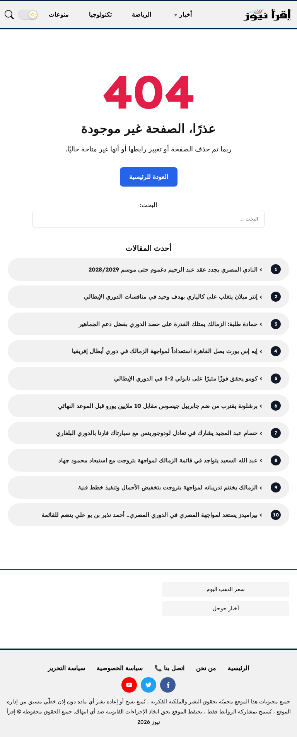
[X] (148, 685)
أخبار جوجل (226, 608)
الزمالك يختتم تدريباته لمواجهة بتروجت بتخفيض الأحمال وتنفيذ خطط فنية (168, 487)
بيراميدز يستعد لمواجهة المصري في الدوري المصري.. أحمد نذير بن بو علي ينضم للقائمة (150, 514)
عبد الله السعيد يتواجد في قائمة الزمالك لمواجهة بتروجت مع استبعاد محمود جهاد (158, 460)
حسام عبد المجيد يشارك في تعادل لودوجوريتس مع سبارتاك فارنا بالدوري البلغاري (157, 432)
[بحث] (9, 14)
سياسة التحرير (66, 668)
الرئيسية (238, 668)
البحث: (148, 205)
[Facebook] (168, 685)
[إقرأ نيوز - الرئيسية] (267, 15)
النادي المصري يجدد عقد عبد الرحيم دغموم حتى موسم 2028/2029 (173, 269)
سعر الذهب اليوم (226, 589)
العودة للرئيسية (148, 176)
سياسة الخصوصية (120, 668)
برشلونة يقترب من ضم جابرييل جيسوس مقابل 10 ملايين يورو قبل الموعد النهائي (158, 405)
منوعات (59, 14)
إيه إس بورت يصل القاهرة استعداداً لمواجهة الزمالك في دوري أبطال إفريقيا (165, 351)
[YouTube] (129, 685)
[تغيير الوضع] (28, 15)
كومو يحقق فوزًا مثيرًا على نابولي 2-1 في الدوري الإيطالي (186, 378)
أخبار (185, 14)
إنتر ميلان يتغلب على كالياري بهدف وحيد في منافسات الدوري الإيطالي (171, 296)
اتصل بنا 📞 (169, 668)
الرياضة (141, 14)
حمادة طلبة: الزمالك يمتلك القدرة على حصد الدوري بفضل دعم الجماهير (168, 324)
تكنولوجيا (100, 14)
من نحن (206, 668)
